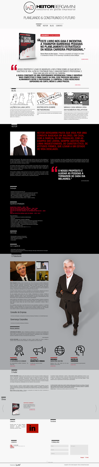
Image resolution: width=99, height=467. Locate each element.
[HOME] (38, 25)
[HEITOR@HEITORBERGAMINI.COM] (19, 446)
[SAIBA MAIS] (84, 59)
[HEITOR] (45, 25)
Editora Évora (28, 226)
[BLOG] (51, 25)
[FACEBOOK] (12, 447)
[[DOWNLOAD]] (32, 409)
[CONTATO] (59, 25)
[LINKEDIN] (12, 447)
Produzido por (12, 465)
